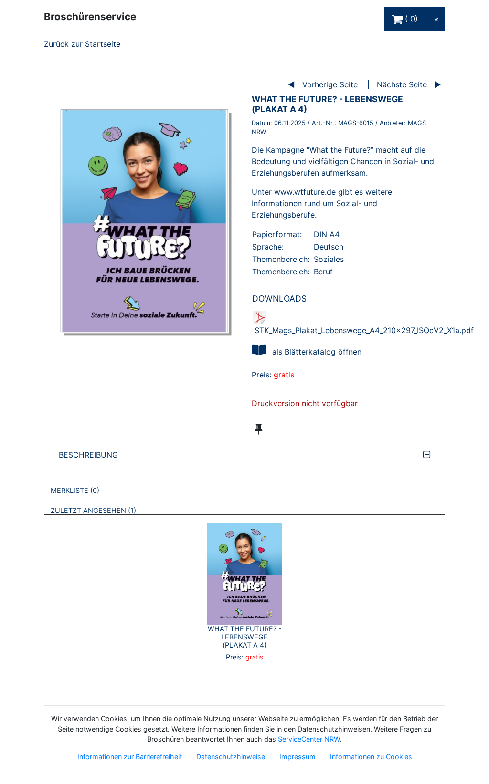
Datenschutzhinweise (230, 757)
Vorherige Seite (330, 84)
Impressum (297, 757)
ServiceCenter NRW (309, 739)
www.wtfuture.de (305, 192)
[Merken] (258, 429)
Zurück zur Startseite (82, 44)
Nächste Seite (402, 84)
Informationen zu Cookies (371, 757)
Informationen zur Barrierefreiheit (129, 757)
